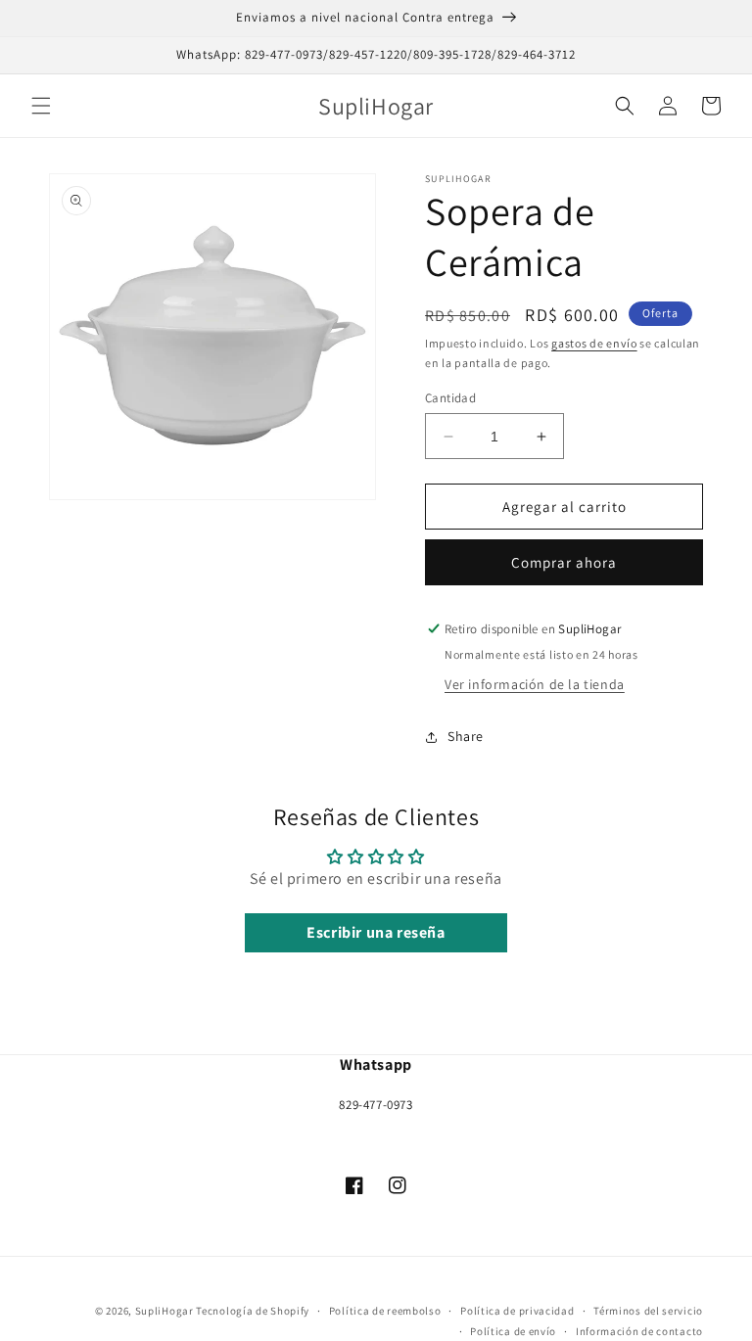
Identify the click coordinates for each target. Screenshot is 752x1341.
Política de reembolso (385, 1311)
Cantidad (450, 398)
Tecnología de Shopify (252, 1311)
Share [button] (465, 736)
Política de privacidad (517, 1311)
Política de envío (513, 1331)
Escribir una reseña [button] (375, 932)
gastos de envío (594, 343)
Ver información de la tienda (535, 684)
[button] (41, 105)
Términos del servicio (648, 1311)
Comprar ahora (564, 562)
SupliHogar (164, 1311)
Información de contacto (639, 1331)
